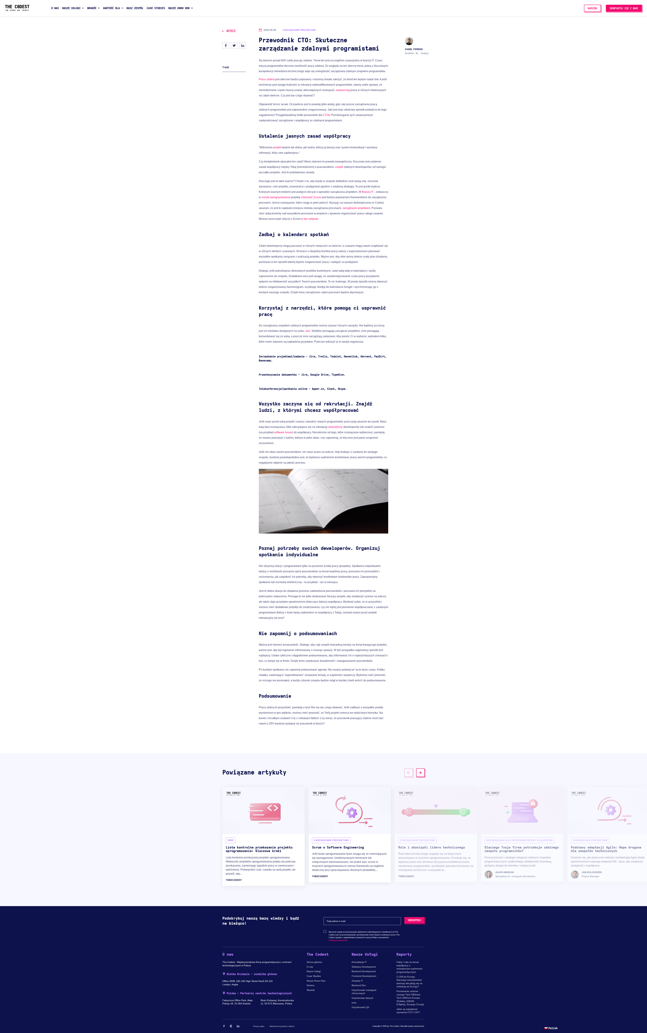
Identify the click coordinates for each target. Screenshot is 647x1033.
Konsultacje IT (359, 962)
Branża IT (368, 191)
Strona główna (314, 962)
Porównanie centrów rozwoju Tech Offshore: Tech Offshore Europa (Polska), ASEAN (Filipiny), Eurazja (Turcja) (410, 998)
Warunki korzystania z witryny (282, 1026)
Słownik (311, 990)
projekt (277, 147)
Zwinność (307, 197)
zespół (339, 166)
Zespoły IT (357, 980)
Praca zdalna (267, 79)
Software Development (364, 966)
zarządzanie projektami (356, 208)
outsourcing (343, 90)
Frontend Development (364, 976)
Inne (354, 1002)
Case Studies (314, 976)
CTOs (326, 115)
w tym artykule (309, 218)
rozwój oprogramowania (275, 197)
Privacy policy (259, 1026)
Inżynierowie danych (362, 998)
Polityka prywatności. (338, 940)
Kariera (310, 985)
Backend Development (364, 971)
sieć (307, 330)
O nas (310, 966)
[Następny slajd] (420, 772)
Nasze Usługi (314, 971)
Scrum (317, 197)
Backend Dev (359, 985)
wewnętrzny (335, 427)
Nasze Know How (316, 980)
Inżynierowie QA (360, 1007)
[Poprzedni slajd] (408, 772)
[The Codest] (17, 10)
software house (283, 432)
